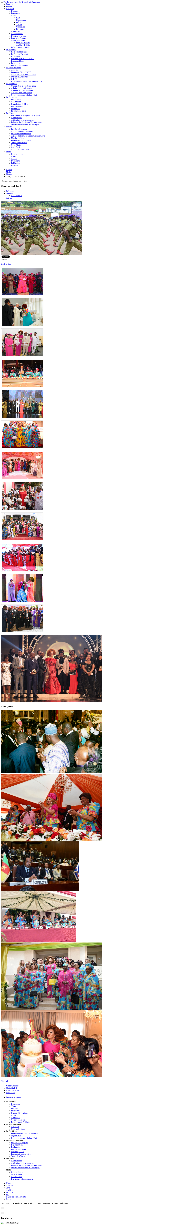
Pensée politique (17, 61)
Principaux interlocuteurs (21, 133)
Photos (9, 174)
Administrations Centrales (21, 88)
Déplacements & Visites (20, 1122)
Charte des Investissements (22, 131)
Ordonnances (21, 20)
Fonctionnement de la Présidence (24, 1133)
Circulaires (20, 27)
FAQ (8, 1194)
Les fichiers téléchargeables (22, 1179)
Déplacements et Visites (20, 47)
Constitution (16, 102)
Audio (13, 156)
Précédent (10, 191)
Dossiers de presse (18, 36)
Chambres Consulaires (20, 149)
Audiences (15, 31)
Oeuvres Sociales (18, 1129)
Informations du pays (19, 1142)
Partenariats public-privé (21, 140)
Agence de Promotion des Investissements (28, 136)
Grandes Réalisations (19, 1113)
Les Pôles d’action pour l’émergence (25, 115)
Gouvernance (16, 118)
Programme (15, 63)
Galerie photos (17, 154)
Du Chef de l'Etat (23, 43)
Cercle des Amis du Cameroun (23, 74)
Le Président (11, 49)
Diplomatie (15, 108)
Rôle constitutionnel (19, 52)
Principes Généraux (19, 129)
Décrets (19, 22)
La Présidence (11, 84)
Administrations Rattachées (22, 90)
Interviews (15, 13)
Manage (9, 193)
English (9, 6)
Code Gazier (16, 147)
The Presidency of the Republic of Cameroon (22, 2)
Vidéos (14, 158)
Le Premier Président (19, 54)
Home (8, 1183)
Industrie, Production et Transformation (26, 122)
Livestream (15, 165)
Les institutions (17, 106)
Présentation (16, 99)
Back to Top (6, 264)
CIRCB (14, 79)
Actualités (10, 9)
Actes (13, 15)
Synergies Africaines (19, 77)
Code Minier (16, 145)
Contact (9, 1199)
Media (8, 172)
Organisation (16, 1136)
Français (9, 4)
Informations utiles (18, 111)
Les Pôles (10, 113)
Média (8, 152)
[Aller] (25, 181)
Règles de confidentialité (16, 1197)
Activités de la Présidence (21, 93)
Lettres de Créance (18, 38)
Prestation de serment (19, 65)
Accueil (9, 170)
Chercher (9, 1185)
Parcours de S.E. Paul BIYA (22, 59)
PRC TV (9, 1192)
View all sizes (16, 196)
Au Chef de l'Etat (23, 45)
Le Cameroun (11, 97)
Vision (13, 1106)
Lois (18, 18)
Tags (8, 1188)
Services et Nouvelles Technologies (25, 124)
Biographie (15, 56)
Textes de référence (19, 143)
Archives (9, 1190)
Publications (16, 163)
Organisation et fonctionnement (23, 86)
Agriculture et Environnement (23, 120)
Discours (14, 11)
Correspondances (18, 40)
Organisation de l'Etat (19, 104)
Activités (14, 70)
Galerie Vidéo (16, 1174)
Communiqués (17, 34)
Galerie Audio (16, 1177)
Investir (9, 127)
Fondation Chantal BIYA (21, 72)
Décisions (20, 29)
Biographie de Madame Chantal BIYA (26, 81)
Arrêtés (19, 24)
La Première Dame (13, 68)
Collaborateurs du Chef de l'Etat (24, 95)
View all (4, 1081)
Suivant (9, 198)
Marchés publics (17, 138)
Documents (15, 161)
